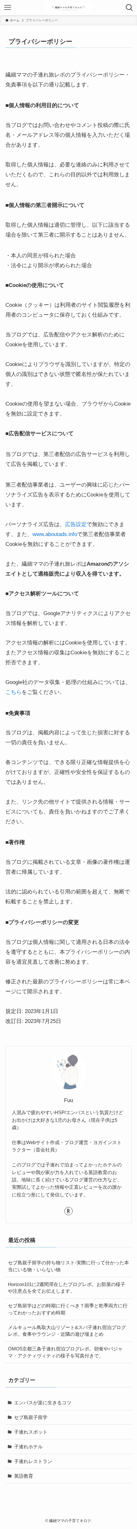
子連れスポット (30, 1432)
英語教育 (23, 1476)
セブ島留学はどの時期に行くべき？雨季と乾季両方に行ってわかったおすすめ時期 (67, 1309)
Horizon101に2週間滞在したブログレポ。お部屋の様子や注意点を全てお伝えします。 (66, 1288)
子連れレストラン (33, 1461)
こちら (13, 692)
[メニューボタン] (7, 7)
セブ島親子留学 (30, 1417)
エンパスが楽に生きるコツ (42, 1402)
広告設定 (76, 524)
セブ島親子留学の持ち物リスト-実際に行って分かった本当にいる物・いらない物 (68, 1266)
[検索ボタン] (129, 7)
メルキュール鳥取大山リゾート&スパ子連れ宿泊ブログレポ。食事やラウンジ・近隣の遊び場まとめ (67, 1331)
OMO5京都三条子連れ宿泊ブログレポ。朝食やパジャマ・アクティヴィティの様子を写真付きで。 (65, 1352)
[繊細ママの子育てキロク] (68, 7)
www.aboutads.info (54, 534)
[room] (68, 1211)
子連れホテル (28, 1446)
